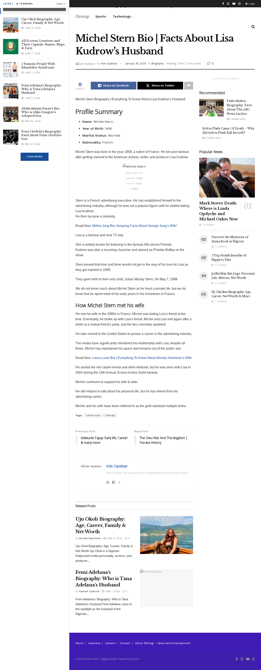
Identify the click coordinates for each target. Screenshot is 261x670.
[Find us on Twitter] (228, 4)
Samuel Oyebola (89, 591)
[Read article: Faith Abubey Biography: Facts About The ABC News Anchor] (211, 107)
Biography (157, 63)
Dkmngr (82, 16)
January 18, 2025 (135, 63)
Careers (110, 643)
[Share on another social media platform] (188, 85)
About (79, 643)
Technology (122, 16)
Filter (59, 4)
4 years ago (212, 138)
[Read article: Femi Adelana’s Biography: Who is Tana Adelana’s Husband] (166, 588)
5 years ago (237, 119)
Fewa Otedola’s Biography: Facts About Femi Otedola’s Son (41, 135)
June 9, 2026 (113, 538)
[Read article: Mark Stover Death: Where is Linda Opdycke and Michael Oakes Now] (227, 178)
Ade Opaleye (109, 63)
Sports (100, 16)
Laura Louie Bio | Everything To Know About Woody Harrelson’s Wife (141, 358)
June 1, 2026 (112, 591)
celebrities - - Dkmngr (100, 415)
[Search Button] (253, 27)
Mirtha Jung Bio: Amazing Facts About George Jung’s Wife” (134, 225)
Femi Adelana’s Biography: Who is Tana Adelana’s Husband (41, 89)
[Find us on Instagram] (239, 4)
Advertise (94, 643)
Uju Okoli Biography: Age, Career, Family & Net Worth (42, 21)
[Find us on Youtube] (233, 4)
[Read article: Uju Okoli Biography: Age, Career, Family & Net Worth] (166, 535)
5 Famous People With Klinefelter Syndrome (38, 65)
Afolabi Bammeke (90, 538)
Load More (34, 156)
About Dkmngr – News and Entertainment (162, 643)
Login (251, 3)
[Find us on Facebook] (223, 4)
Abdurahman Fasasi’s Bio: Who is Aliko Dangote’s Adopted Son (40, 112)
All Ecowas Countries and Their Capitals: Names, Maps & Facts (43, 44)
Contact (125, 643)
